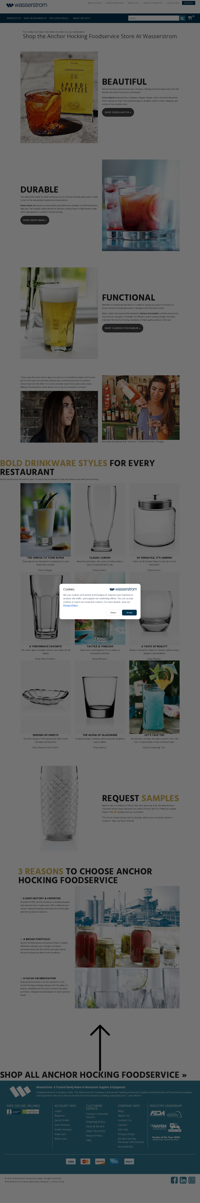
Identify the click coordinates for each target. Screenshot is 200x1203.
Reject (113, 612)
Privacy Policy (70, 605)
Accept (129, 612)
